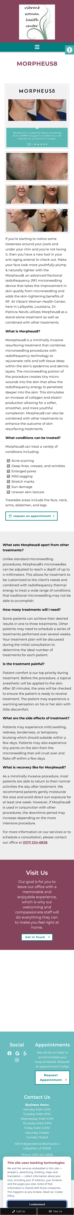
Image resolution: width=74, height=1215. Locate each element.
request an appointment (31, 516)
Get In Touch (35, 937)
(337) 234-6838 (35, 842)
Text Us (57, 1211)
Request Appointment (51, 1077)
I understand (37, 1204)
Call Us (20, 1211)
